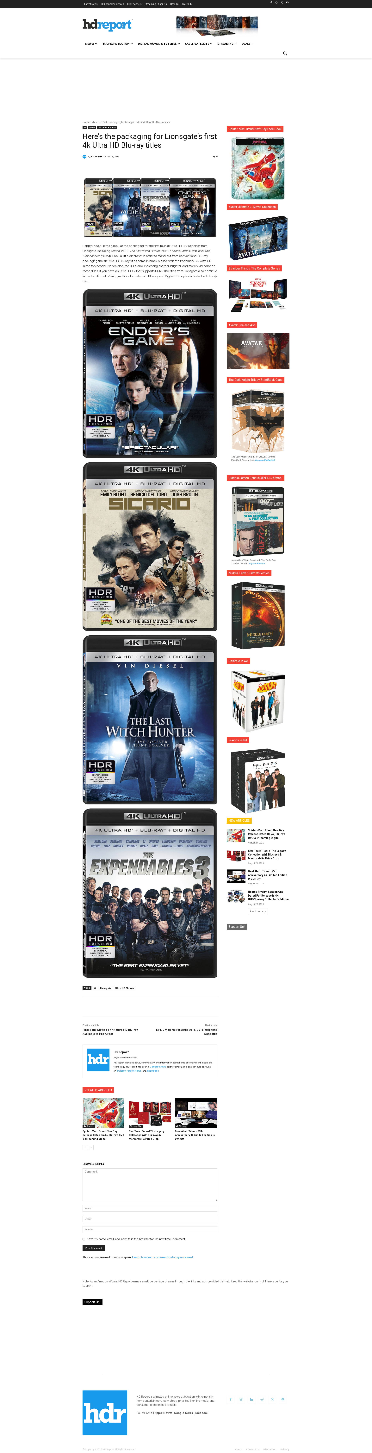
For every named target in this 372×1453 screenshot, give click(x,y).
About (238, 1449)
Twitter (121, 1070)
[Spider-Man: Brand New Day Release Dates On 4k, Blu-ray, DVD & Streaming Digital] (104, 1113)
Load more (256, 911)
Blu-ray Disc (136, 1126)
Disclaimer (270, 1449)
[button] (284, 53)
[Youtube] (287, 3)
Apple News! (163, 1412)
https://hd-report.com (125, 1057)
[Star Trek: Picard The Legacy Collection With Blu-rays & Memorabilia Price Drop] (150, 1113)
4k (93, 122)
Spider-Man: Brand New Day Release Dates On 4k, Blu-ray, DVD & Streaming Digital (103, 1135)
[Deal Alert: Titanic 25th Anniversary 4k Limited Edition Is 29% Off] (196, 1113)
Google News (158, 1066)
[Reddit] (262, 1399)
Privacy (284, 1449)
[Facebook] (271, 3)
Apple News (134, 1070)
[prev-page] (85, 1147)
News (92, 127)
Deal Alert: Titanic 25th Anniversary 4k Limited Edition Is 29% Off (195, 1135)
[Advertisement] (186, 87)
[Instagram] (276, 3)
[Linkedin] (251, 1399)
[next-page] (91, 1147)
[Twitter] (282, 3)
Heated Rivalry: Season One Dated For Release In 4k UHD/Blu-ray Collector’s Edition (268, 895)
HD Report (96, 156)
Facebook (153, 1070)
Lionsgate (105, 988)
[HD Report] (108, 25)
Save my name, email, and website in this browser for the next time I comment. (136, 1239)
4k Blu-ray (89, 1126)
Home (86, 122)
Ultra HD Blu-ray (107, 127)
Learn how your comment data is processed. (163, 1257)
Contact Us (253, 1449)
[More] (184, 166)
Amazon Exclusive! (265, 460)
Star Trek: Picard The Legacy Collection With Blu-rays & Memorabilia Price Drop (146, 1135)
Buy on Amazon (257, 563)
